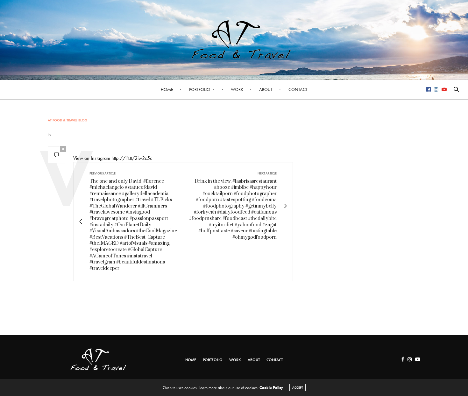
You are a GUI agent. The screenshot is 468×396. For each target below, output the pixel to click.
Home (167, 89)
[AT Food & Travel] (234, 39)
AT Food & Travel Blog (67, 120)
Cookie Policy (271, 387)
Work (237, 89)
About (266, 89)
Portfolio (199, 89)
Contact (298, 89)
